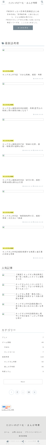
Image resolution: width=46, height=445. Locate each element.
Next (23, 382)
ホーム (6, 432)
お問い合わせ (17, 432)
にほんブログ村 (8, 410)
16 (29, 392)
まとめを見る (23, 28)
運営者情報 (23, 436)
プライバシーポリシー (33, 432)
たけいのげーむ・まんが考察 (23, 2)
